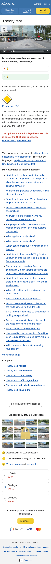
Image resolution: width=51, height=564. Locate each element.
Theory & (27, 11)
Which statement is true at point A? (23, 298)
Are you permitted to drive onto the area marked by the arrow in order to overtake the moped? (26, 228)
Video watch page (11, 354)
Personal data (25, 551)
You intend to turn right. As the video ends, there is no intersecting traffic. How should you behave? (27, 282)
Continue (24, 521)
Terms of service (10, 551)
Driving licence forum (12, 547)
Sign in (46, 4)
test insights (32, 464)
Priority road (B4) (10, 106)
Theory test (9, 11)
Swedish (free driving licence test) (19, 164)
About (46, 547)
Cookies (37, 551)
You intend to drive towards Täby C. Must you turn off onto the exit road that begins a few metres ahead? (27, 258)
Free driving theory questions (25, 404)
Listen (45, 551)
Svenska (37, 4)
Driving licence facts (32, 547)
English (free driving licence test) (30, 160)
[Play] (4, 51)
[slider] (29, 51)
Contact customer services (25, 556)
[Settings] (47, 51)
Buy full (43, 11)
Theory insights (14, 464)
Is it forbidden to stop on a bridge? (23, 328)
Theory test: (16, 366)
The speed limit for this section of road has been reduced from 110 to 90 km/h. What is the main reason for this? (27, 337)
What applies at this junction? (20, 236)
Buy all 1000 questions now (16, 140)
